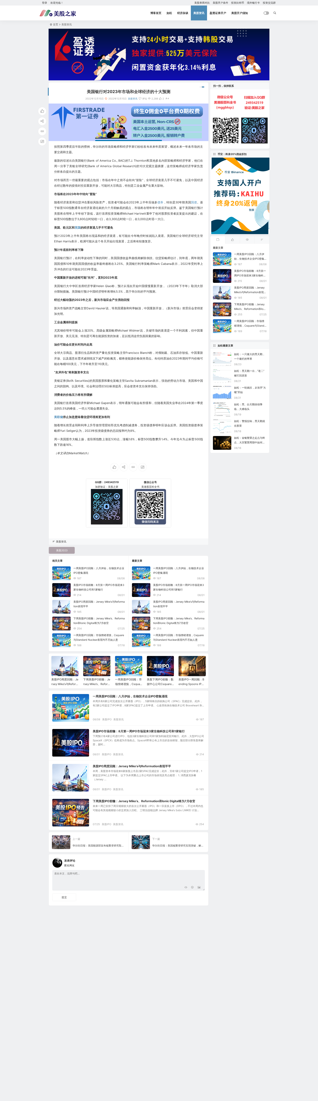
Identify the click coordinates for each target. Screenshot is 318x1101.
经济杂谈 (182, 13)
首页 (55, 24)
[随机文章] (262, 239)
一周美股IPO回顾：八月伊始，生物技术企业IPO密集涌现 (130, 696)
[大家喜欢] (232, 239)
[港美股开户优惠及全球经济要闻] (57, 13)
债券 (160, 202)
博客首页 (155, 13)
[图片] (199, 887)
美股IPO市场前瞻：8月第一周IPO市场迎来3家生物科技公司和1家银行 (139, 731)
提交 (64, 897)
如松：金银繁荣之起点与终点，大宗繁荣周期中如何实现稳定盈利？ (249, 442)
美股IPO (107, 719)
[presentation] (184, 662)
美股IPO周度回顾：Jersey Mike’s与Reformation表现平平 (64, 684)
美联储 (58, 417)
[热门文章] (247, 239)
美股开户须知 (239, 13)
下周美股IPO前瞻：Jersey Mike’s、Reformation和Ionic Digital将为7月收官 (144, 801)
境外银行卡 (253, 2)
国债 (194, 202)
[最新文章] (217, 239)
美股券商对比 (202, 2)
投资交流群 (269, 2)
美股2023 (62, 550)
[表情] (192, 887)
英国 (78, 227)
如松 (169, 13)
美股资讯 (198, 13)
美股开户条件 (220, 2)
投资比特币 (237, 2)
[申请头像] (201, 862)
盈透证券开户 (218, 13)
